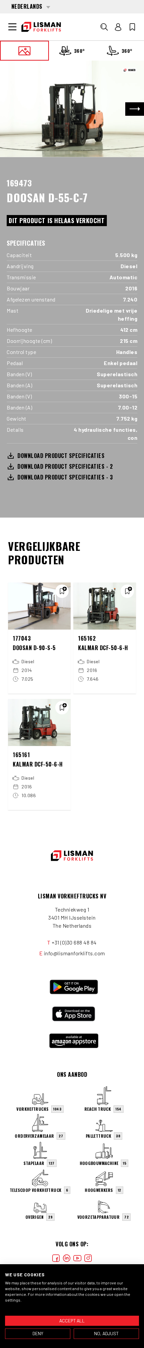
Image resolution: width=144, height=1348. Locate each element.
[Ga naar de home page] (41, 27)
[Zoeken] (104, 27)
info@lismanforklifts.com (74, 953)
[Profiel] (118, 27)
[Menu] (12, 27)
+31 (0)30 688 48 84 (74, 942)
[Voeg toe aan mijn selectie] (62, 591)
